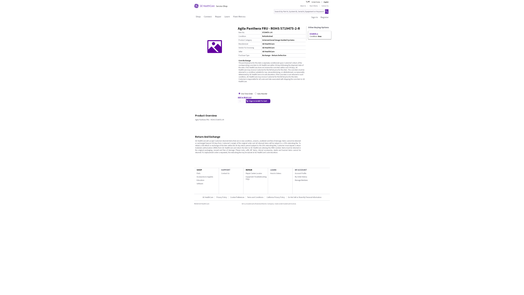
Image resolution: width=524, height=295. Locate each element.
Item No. (242, 32)
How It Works (314, 6)
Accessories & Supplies (205, 177)
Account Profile (300, 173)
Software (200, 183)
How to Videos (275, 173)
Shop (198, 16)
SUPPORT (225, 170)
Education (200, 180)
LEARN (273, 170)
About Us (303, 6)
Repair (218, 16)
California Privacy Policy (276, 197)
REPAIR (249, 170)
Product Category (245, 40)
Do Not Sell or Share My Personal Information (304, 197)
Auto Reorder (262, 94)
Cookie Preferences (237, 197)
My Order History (301, 177)
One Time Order (247, 94)
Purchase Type (244, 55)
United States (316, 2)
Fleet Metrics (239, 16)
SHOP (199, 170)
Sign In (314, 17)
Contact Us (324, 6)
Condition (242, 36)
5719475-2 (314, 34)
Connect (208, 16)
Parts (198, 173)
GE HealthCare (208, 197)
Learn (227, 16)
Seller (240, 51)
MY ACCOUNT (301, 170)
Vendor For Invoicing (246, 48)
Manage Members (301, 180)
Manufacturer (243, 44)
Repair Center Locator (254, 173)
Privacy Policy (221, 197)
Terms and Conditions (255, 197)
